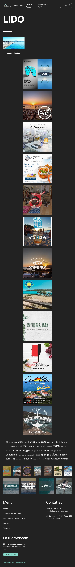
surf (8, 458)
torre (13, 459)
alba (8, 442)
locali (43, 446)
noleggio (24, 450)
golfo (56, 442)
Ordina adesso (10, 554)
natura (14, 450)
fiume (48, 442)
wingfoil (64, 459)
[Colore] (69, 5)
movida (8, 451)
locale (37, 446)
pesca (19, 455)
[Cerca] (62, 5)
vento (41, 459)
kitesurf (24, 445)
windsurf (55, 459)
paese (59, 451)
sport (64, 454)
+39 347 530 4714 (53, 508)
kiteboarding (14, 446)
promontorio (30, 455)
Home (5, 508)
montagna (63, 446)
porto (24, 455)
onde (46, 450)
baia (20, 441)
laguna (31, 446)
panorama (11, 454)
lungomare (49, 446)
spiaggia (55, 454)
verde (47, 459)
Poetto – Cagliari (13, 53)
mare (56, 446)
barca (25, 442)
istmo (65, 442)
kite (7, 446)
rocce (37, 455)
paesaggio (53, 451)
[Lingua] (66, 5)
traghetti (18, 459)
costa (43, 442)
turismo (35, 459)
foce (52, 442)
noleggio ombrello (36, 451)
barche (31, 442)
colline (38, 442)
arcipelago (14, 442)
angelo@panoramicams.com (57, 511)
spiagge (45, 455)
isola (61, 442)
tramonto (27, 458)
